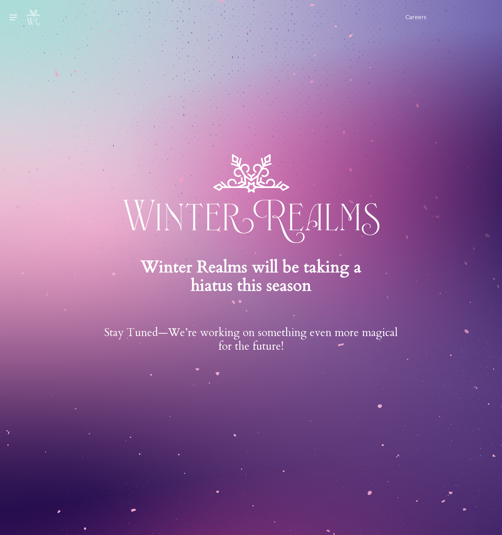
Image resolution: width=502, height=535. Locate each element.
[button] (13, 17)
